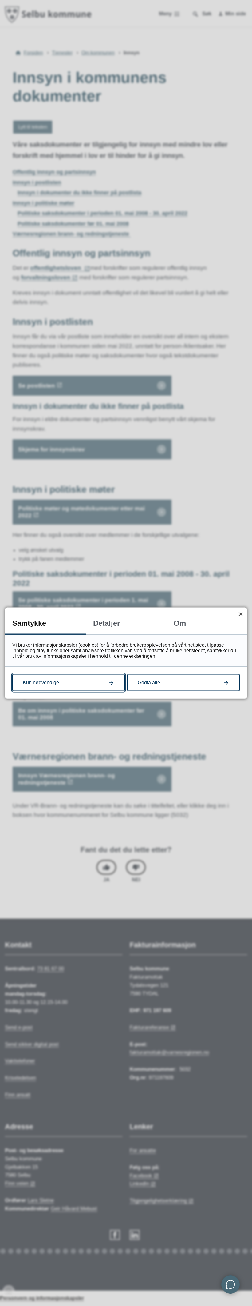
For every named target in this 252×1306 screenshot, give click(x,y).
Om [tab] (180, 623)
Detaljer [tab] (106, 623)
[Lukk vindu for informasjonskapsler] (240, 614)
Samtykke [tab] (29, 623)
